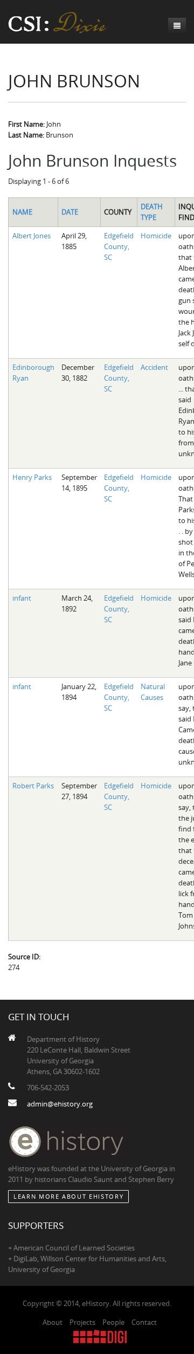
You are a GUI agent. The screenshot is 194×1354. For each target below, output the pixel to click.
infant (21, 598)
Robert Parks (33, 786)
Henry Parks (32, 477)
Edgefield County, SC (119, 246)
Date (69, 212)
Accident (154, 367)
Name (22, 212)
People (113, 1322)
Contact (144, 1322)
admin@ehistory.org (60, 1104)
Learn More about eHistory (68, 1196)
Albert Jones (31, 235)
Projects (82, 1322)
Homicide (156, 235)
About (53, 1322)
